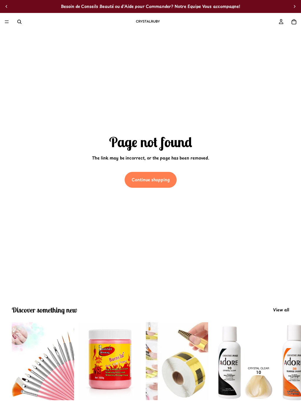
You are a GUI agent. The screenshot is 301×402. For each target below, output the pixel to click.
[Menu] (7, 22)
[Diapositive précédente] (6, 6)
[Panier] (293, 21)
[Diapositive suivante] (294, 6)
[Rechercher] (19, 21)
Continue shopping (151, 180)
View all (281, 310)
